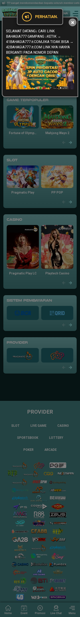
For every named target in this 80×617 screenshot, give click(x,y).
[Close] (72, 22)
